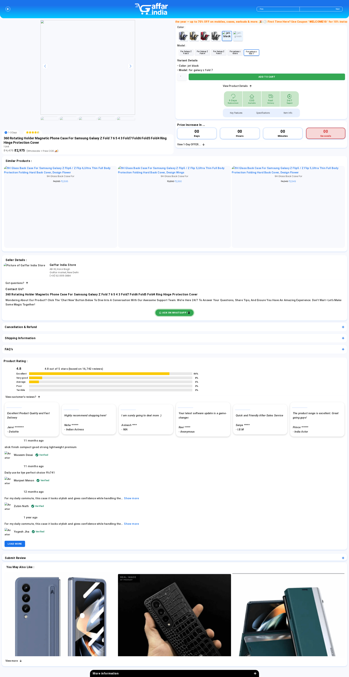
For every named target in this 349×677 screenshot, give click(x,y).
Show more (131, 498)
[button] (174, 313)
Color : (181, 27)
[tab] (236, 112)
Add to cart (266, 76)
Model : (181, 45)
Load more (15, 543)
